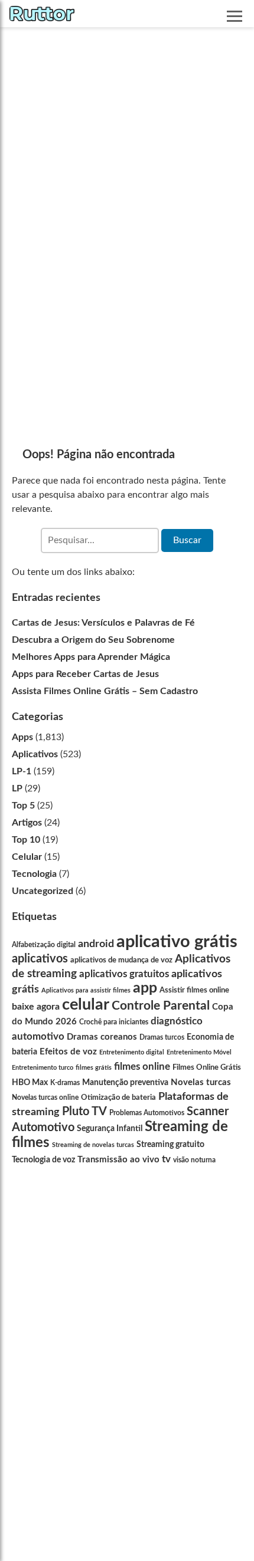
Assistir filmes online (194, 990)
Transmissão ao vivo (118, 1159)
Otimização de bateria (118, 1097)
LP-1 (21, 771)
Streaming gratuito (170, 1145)
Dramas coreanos (102, 1037)
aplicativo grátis (176, 942)
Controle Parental (161, 1006)
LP (17, 788)
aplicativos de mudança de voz (121, 960)
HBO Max (30, 1082)
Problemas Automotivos (146, 1112)
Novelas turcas (201, 1082)
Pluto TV (84, 1112)
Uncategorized (42, 891)
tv (166, 1159)
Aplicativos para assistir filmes (86, 990)
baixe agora (36, 1006)
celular (85, 1005)
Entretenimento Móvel (199, 1052)
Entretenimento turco (42, 1067)
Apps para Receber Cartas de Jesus (85, 674)
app (145, 988)
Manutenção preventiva (125, 1082)
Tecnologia (34, 874)
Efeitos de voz (68, 1051)
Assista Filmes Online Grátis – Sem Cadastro (105, 691)
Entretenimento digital (131, 1052)
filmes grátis (94, 1067)
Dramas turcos (161, 1037)
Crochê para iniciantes (113, 1022)
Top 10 (26, 839)
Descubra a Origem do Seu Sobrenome (93, 640)
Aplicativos (35, 754)
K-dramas (65, 1082)
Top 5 (23, 805)
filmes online (142, 1067)
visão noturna (194, 1160)
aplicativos (40, 959)
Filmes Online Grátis (206, 1067)
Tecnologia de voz (43, 1159)
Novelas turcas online (45, 1097)
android (96, 944)
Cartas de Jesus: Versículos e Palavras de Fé (103, 622)
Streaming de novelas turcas (93, 1145)
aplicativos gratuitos (124, 974)
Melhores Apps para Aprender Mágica (91, 657)
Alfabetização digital (44, 944)
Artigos (27, 822)
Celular (27, 857)
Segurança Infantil (109, 1128)
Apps (22, 737)
